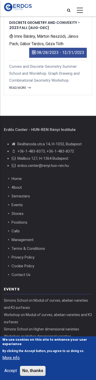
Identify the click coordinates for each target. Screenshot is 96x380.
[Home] (32, 7)
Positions (19, 222)
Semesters (21, 196)
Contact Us (21, 274)
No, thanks (32, 370)
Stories (18, 213)
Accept (10, 370)
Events (17, 205)
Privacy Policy (23, 257)
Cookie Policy (23, 266)
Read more (18, 88)
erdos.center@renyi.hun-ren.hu (43, 165)
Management (23, 240)
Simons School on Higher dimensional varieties (41, 329)
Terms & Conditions (28, 248)
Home (17, 178)
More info (11, 357)
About (17, 187)
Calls (16, 231)
